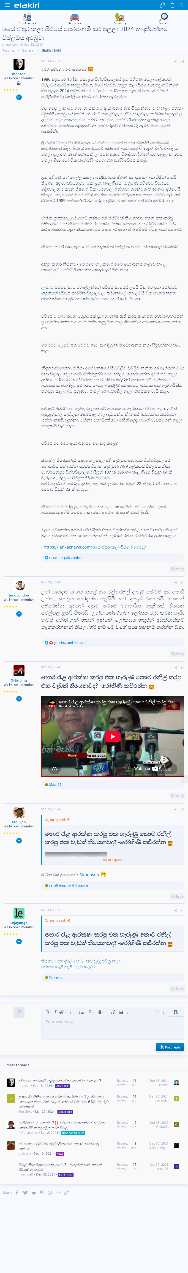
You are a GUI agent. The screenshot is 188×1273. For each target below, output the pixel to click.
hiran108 (162, 1169)
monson (12, 44)
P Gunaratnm (28, 1133)
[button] (7, 5)
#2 (182, 583)
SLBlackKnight (159, 1148)
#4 (182, 809)
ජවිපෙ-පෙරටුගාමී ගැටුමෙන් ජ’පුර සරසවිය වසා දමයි (60, 1080)
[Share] (176, 61)
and (65, 558)
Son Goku (25, 1111)
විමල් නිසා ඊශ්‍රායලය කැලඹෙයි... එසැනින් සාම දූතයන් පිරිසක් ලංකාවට (60, 1167)
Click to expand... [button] (113, 860)
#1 (182, 61)
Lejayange (18, 922)
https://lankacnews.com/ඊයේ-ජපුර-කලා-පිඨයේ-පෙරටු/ (95, 547)
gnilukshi (25, 1153)
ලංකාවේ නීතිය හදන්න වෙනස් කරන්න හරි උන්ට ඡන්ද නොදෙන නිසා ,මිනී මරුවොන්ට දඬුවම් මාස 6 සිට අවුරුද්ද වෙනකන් (64, 1101)
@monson (89, 874)
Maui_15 (19, 822)
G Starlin (162, 1127)
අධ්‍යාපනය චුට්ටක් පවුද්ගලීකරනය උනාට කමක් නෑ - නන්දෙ (60, 1146)
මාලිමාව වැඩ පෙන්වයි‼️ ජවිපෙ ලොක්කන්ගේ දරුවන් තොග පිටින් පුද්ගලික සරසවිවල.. (62, 1125)
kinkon (164, 1085)
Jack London (19, 595)
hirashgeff (26, 1174)
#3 (182, 668)
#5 (182, 910)
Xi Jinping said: (55, 820)
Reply (180, 569)
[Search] (181, 5)
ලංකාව (47, 287)
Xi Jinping (19, 680)
